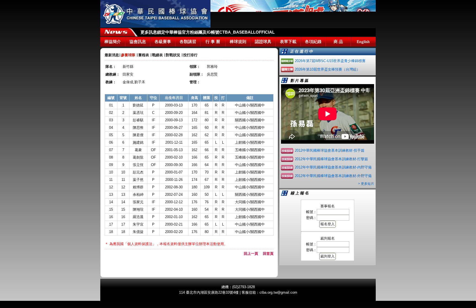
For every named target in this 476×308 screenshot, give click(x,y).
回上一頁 (253, 253)
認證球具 (263, 41)
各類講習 (188, 41)
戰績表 (157, 55)
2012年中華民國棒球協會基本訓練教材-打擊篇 (331, 159)
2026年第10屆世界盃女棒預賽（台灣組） (327, 69)
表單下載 (288, 41)
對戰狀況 (173, 55)
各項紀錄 (313, 41)
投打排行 (190, 55)
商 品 (338, 41)
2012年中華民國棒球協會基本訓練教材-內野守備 (333, 167)
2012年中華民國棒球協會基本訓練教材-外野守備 (333, 176)
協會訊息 (137, 41)
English (363, 41)
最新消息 (112, 55)
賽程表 (143, 55)
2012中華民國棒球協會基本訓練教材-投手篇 (329, 150)
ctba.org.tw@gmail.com (278, 292)
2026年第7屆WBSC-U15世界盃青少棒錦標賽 (330, 61)
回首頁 (268, 253)
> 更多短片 (366, 184)
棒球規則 (238, 41)
